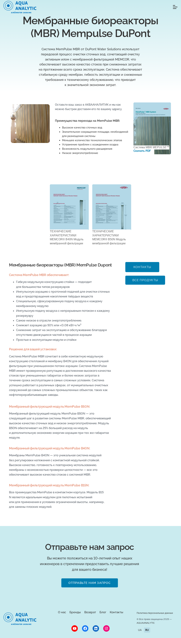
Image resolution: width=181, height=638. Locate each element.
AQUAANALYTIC (146, 623)
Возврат (90, 612)
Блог (103, 612)
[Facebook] (85, 628)
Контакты (116, 612)
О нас (62, 612)
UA (140, 630)
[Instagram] (106, 628)
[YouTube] (74, 628)
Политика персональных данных (155, 613)
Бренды (75, 612)
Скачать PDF (142, 151)
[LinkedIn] (96, 628)
